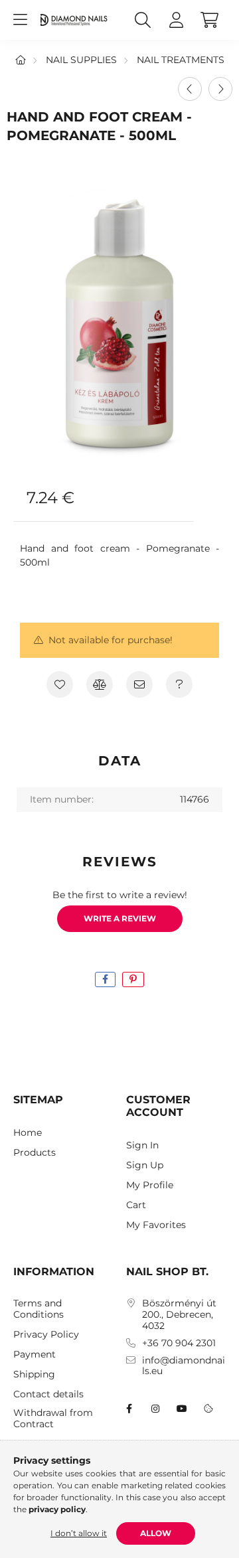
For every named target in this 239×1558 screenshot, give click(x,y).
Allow (155, 1533)
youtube (182, 1408)
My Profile (149, 1185)
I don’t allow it (78, 1533)
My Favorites (156, 1225)
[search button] (142, 20)
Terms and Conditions (38, 1309)
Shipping (34, 1374)
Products (34, 1152)
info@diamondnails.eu (183, 1366)
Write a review (120, 918)
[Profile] (176, 20)
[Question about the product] (179, 684)
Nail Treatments (180, 60)
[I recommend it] (139, 684)
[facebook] (105, 979)
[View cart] (209, 20)
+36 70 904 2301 (179, 1343)
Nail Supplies (81, 60)
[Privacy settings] (208, 1408)
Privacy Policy (46, 1334)
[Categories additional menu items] (20, 20)
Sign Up (144, 1165)
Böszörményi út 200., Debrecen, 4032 (179, 1314)
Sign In (142, 1145)
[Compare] (99, 684)
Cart (136, 1205)
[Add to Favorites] (59, 684)
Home (27, 1132)
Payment (34, 1354)
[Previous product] (190, 89)
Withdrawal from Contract (53, 1418)
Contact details (48, 1394)
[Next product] (220, 89)
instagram (155, 1408)
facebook (129, 1408)
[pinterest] (133, 979)
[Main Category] (20, 60)
